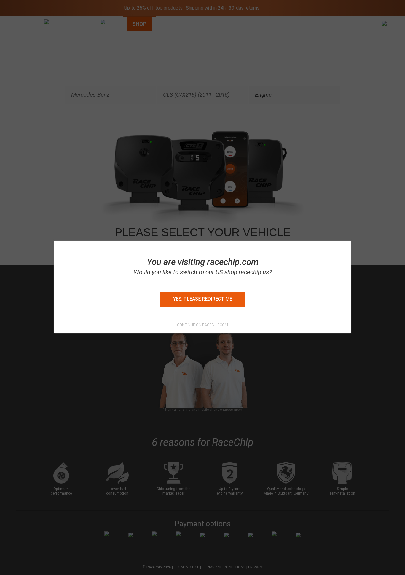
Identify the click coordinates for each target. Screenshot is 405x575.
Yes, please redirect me (202, 299)
